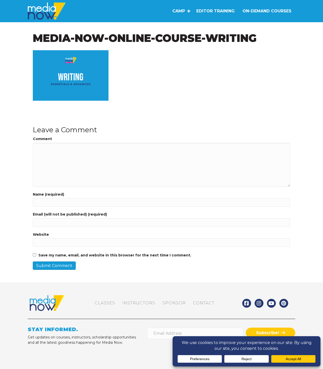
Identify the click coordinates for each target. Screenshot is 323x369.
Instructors (138, 303)
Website (41, 234)
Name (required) (48, 194)
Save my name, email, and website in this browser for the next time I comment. (114, 255)
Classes (105, 303)
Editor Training (215, 11)
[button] (188, 11)
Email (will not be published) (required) (70, 214)
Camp (178, 11)
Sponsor (174, 303)
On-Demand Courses (267, 11)
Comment (42, 139)
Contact (203, 303)
